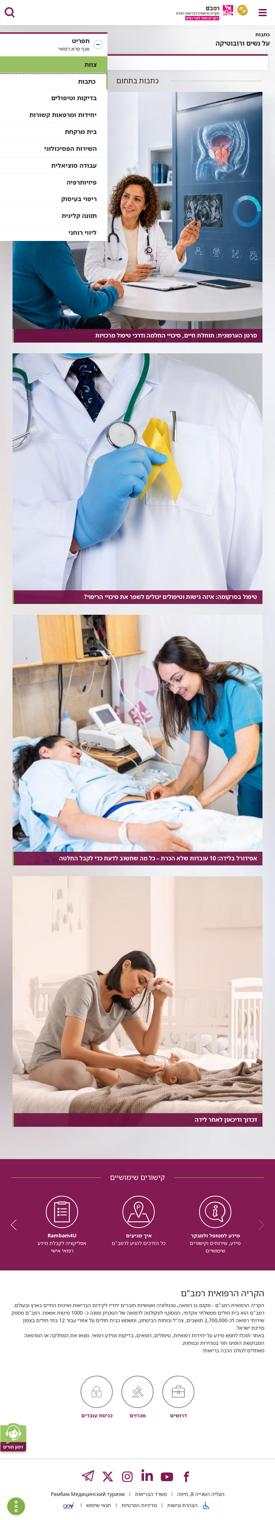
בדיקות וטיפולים (74, 98)
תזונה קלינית (79, 216)
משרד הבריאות (150, 1494)
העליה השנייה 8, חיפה (200, 1494)
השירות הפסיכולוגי (70, 148)
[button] (53, 45)
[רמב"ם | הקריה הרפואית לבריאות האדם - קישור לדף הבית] (203, 13)
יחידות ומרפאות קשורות (63, 115)
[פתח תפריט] (263, 12)
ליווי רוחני (82, 232)
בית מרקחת (81, 131)
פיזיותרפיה (82, 182)
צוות (91, 64)
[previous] (259, 1225)
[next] (16, 1225)
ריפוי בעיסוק (79, 199)
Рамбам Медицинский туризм (88, 1494)
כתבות (87, 81)
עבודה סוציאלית (74, 165)
